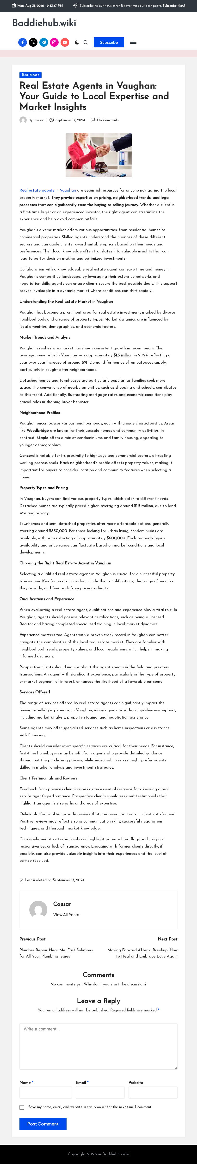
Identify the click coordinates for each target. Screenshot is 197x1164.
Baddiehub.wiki (44, 23)
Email (82, 1083)
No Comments (107, 120)
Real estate (30, 75)
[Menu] (133, 42)
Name (26, 1083)
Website (136, 1083)
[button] (109, 42)
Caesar (62, 904)
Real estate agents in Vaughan (47, 190)
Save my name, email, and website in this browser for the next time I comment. (90, 1107)
